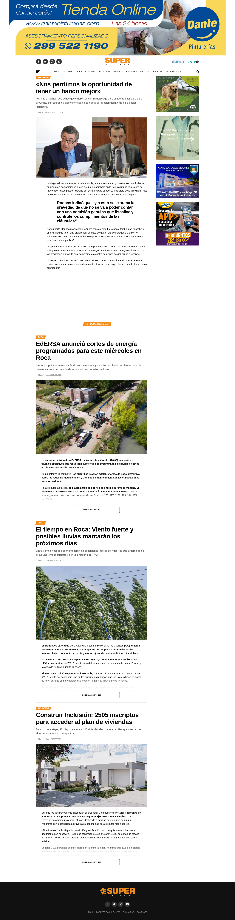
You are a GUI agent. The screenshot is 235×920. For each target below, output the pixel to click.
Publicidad (128, 912)
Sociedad (68, 71)
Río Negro (90, 71)
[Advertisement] (97, 299)
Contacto (142, 912)
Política (144, 71)
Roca (79, 71)
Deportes (157, 71)
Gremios (118, 71)
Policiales (104, 71)
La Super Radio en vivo (108, 912)
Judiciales (131, 71)
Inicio (57, 71)
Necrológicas (173, 71)
